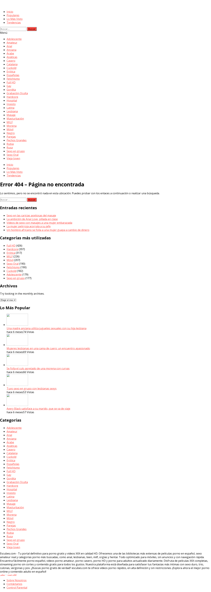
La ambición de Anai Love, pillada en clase (32, 219)
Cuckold (11, 68)
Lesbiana (12, 111)
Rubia (10, 144)
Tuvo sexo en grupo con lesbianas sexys (32, 388)
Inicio (10, 11)
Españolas (13, 75)
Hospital (12, 100)
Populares (13, 15)
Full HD (11, 82)
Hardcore (12, 97)
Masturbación (15, 118)
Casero (11, 61)
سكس (2, 574)
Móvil (10, 129)
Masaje (11, 115)
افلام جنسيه (12, 574)
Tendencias (14, 22)
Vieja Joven (13, 158)
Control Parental (17, 587)
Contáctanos (14, 584)
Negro (11, 133)
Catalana (12, 64)
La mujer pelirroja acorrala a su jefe (29, 226)
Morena (11, 126)
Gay (9, 86)
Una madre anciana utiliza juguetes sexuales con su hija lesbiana (46, 328)
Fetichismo (13, 79)
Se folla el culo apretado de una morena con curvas (38, 368)
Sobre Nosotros (17, 580)
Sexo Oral (12, 155)
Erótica (11, 71)
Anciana (11, 50)
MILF (10, 122)
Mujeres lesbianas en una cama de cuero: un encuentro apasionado (48, 348)
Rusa (10, 147)
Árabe (10, 53)
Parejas (11, 137)
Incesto (11, 104)
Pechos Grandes (17, 140)
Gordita (11, 89)
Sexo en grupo (16, 151)
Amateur (12, 42)
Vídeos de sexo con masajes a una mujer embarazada (39, 223)
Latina (10, 108)
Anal (9, 46)
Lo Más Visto (15, 19)
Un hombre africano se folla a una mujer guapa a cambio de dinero (48, 230)
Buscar (31, 28)
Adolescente (14, 39)
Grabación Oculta (17, 93)
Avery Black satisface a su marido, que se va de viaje (38, 408)
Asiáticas (12, 57)
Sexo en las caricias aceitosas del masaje (31, 215)
